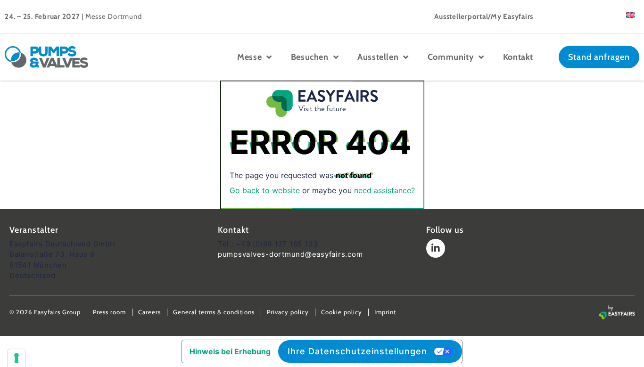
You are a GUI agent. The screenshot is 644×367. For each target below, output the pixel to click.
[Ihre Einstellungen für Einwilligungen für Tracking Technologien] (16, 358)
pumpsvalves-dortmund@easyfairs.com (290, 254)
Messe (249, 57)
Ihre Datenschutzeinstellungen (357, 351)
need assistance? (384, 190)
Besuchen (310, 57)
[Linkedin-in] (435, 248)
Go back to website (265, 190)
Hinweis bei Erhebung (230, 351)
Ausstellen (377, 57)
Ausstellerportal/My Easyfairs (483, 16)
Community (451, 57)
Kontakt (518, 57)
